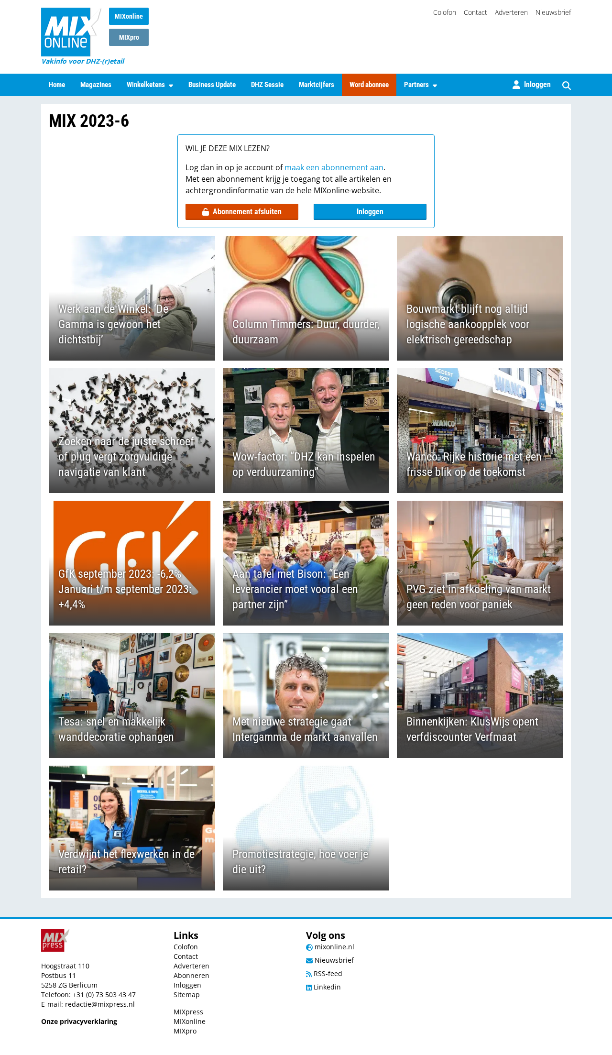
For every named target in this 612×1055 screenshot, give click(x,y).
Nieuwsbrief (553, 12)
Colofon (444, 12)
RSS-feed (327, 973)
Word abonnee (369, 84)
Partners (416, 84)
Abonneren (191, 975)
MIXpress (188, 1011)
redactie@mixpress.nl (100, 1004)
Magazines (95, 84)
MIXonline (129, 16)
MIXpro (129, 37)
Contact (475, 12)
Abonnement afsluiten (247, 211)
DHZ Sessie (267, 84)
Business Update (212, 84)
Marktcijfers (316, 84)
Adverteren (511, 12)
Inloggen (370, 211)
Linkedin (326, 986)
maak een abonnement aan (333, 167)
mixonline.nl (333, 946)
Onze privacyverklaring (79, 1021)
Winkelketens (146, 84)
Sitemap (187, 994)
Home (57, 84)
